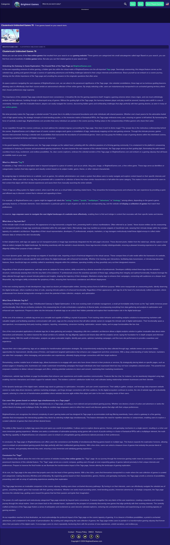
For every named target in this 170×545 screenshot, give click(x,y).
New (133, 4)
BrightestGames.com (82, 66)
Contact (71, 532)
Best (140, 4)
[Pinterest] (72, 536)
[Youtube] (79, 536)
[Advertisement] (85, 16)
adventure (104, 200)
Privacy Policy (81, 532)
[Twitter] (85, 536)
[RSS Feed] (97, 536)
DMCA (91, 532)
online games (11, 107)
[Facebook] (91, 536)
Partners (98, 532)
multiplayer (93, 200)
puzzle (83, 200)
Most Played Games (155, 4)
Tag (20, 162)
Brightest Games (29, 4)
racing (68, 200)
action (76, 200)
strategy (116, 200)
